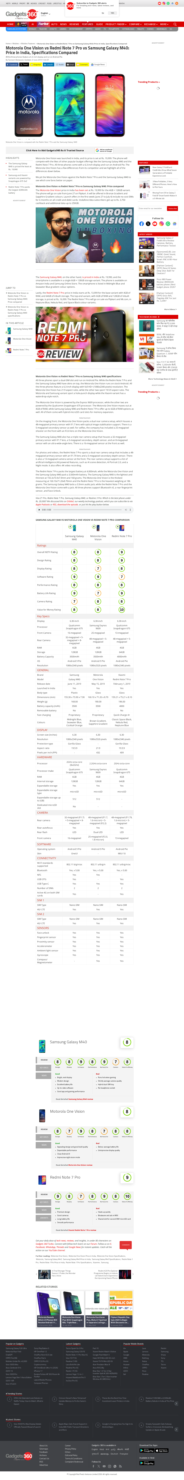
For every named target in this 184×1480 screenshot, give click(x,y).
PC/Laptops (114, 29)
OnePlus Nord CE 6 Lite (43, 1355)
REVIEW (44, 1060)
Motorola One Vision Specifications (111, 1256)
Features (87, 24)
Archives (43, 1456)
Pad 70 (95, 1349)
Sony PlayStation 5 (41, 1349)
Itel (124, 1374)
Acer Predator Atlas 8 (101, 1365)
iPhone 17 (38, 1371)
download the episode (67, 504)
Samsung (104, 1263)
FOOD (49, 3)
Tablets (140, 29)
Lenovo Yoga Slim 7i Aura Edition (19, 1378)
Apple (125, 1352)
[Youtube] (154, 223)
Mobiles (32, 29)
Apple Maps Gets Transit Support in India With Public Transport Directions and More (74, 1427)
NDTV (8, 3)
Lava (144, 1349)
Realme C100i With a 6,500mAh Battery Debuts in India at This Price (160, 1399)
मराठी (127, 1450)
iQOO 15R (10, 1381)
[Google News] (174, 223)
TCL (162, 1361)
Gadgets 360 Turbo (45, 1243)
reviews (70, 1240)
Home (10, 24)
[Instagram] (161, 223)
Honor (126, 1361)
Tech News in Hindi (148, 317)
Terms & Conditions (73, 1459)
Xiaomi (163, 1368)
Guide (99, 24)
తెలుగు (120, 1449)
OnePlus (145, 1365)
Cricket (42, 3)
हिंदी (28, 3)
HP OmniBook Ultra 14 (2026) (46, 1368)
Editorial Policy (71, 1456)
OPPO (144, 1368)
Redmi (163, 1349)
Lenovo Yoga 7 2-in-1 (74, 1374)
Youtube (104, 1466)
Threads (60, 1247)
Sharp (163, 1355)
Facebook (40, 1247)
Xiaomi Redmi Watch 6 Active (104, 1352)
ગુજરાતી (95, 1454)
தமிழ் (113, 1450)
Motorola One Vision (50, 190)
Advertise (43, 1465)
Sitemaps (43, 1449)
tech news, (62, 1240)
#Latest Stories (13, 1420)
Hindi (102, 1450)
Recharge (150, 24)
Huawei (126, 1365)
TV (105, 29)
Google (126, 1355)
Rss (120, 1466)
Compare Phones (41, 1383)
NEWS (44, 1076)
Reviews (74, 24)
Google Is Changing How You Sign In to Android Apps (117, 1425)
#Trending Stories (14, 1394)
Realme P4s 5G (72, 1368)
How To (53, 29)
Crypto (89, 29)
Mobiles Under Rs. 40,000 (16, 1361)
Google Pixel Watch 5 (101, 1355)
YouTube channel (57, 1250)
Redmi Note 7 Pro (55, 292)
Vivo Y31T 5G (71, 1358)
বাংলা (107, 1450)
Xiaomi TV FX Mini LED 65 (103, 1361)
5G (171, 29)
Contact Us (44, 1459)
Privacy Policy (70, 1449)
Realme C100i (71, 1361)
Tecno (163, 1365)
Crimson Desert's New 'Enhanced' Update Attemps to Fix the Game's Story (72, 1401)
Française (124, 1454)
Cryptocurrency (40, 1365)
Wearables (162, 29)
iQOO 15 (9, 1371)
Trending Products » (149, 82)
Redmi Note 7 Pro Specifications (79, 1263)
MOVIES (34, 3)
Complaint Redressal (74, 1462)
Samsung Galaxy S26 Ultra (16, 1349)
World (15, 3)
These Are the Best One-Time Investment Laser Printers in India (115, 1399)
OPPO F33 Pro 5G (41, 1361)
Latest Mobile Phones (43, 1380)
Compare (134, 24)
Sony (163, 1358)
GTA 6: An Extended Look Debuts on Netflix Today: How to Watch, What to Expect (28, 1401)
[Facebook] (141, 223)
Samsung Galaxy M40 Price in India (77, 1259)
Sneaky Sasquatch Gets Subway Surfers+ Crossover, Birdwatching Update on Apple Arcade (159, 1427)
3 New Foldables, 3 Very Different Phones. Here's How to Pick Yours (165, 184)
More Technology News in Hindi (161, 378)
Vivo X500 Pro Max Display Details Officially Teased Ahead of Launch (27, 1425)
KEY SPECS (44, 1068)
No (103, 13)
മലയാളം (104, 1454)
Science (150, 29)
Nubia (144, 1361)
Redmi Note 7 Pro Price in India (52, 1263)
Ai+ (124, 1349)
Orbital (70, 501)
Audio (98, 29)
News (63, 24)
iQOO (125, 1371)
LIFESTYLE (57, 3)
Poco (144, 1371)
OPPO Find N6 (11, 1358)
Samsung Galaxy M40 (51, 277)
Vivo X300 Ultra (12, 1365)
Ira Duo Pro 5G (72, 1381)
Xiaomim (96, 1263)
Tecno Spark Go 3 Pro (74, 1349)
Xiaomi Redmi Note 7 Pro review (82, 1230)
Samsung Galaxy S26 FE (75, 1352)
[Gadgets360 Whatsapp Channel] (168, 223)
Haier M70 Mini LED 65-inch (104, 1358)
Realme (145, 1374)
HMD (125, 1358)
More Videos (169, 309)
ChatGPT (9, 1355)
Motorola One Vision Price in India (82, 1256)
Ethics (67, 1452)
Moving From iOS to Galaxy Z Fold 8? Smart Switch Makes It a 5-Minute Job (165, 196)
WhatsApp (50, 1247)
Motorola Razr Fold (13, 1352)
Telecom (43, 29)
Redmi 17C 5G (71, 1371)
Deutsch (114, 1454)
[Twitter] (148, 223)
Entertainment (76, 29)
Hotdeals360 (128, 29)
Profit (22, 3)
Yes (112, 13)
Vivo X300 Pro (11, 1374)
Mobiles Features (28, 44)
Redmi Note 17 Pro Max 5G (77, 1355)
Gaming (63, 29)
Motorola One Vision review (80, 1165)
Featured (143, 162)
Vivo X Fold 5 (11, 1384)
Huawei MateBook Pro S (76, 1378)
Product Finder (115, 24)
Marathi (120, 3)
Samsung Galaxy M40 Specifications (106, 1259)
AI (33, 24)
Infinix (125, 1368)
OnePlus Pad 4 (40, 1358)
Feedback (43, 1452)
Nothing (145, 1358)
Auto (54, 24)
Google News (75, 1247)
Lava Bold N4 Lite (73, 1365)
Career (68, 1446)
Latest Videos (145, 234)
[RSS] (176, 3)
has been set (81, 190)
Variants (44, 1218)
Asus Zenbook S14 (13, 1368)
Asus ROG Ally (98, 1368)
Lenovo (145, 1352)
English (95, 1450)
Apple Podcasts (43, 504)
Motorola (39, 1259)
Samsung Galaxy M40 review (80, 1099)
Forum (94, 1243)
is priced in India (90, 277)
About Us (43, 1446)
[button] (130, 1308)
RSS (54, 504)
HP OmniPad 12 (40, 1352)
